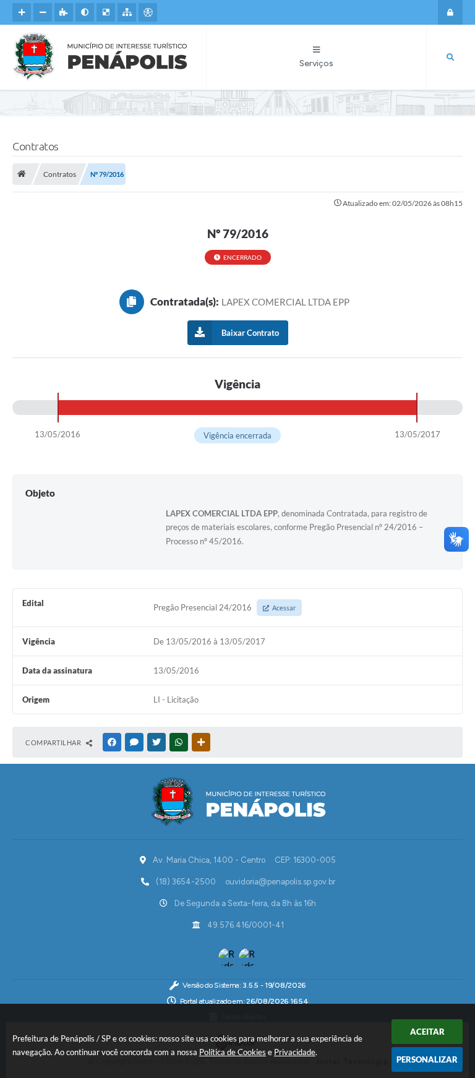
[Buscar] (450, 57)
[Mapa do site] (127, 12)
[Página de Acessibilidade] (148, 12)
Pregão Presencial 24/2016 (224, 607)
